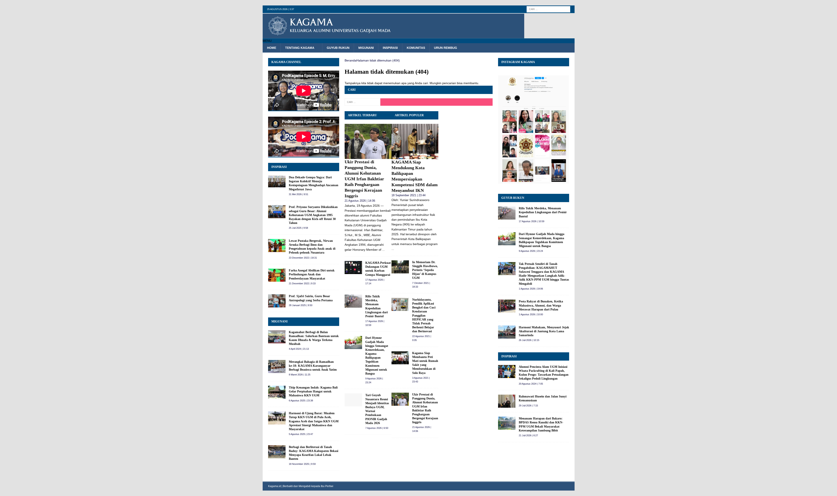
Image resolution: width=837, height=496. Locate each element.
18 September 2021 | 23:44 (408, 195)
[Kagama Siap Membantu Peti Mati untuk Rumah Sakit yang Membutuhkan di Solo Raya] (400, 357)
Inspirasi (390, 47)
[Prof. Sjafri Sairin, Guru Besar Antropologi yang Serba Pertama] (277, 300)
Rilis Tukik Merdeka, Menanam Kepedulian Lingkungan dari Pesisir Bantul (543, 212)
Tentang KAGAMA (299, 47)
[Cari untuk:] (548, 9)
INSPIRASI (279, 167)
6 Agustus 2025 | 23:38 (301, 400)
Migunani (366, 47)
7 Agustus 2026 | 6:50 (376, 428)
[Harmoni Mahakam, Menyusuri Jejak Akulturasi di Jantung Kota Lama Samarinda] (506, 332)
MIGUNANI (279, 321)
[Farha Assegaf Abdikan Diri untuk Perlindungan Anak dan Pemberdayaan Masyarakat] (277, 275)
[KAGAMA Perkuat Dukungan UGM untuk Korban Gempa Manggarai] (353, 267)
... (383, 249)
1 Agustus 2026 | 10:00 (531, 314)
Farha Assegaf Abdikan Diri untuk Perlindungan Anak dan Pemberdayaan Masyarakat (312, 274)
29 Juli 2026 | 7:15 (528, 405)
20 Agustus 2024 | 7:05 (531, 383)
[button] (267, 41)
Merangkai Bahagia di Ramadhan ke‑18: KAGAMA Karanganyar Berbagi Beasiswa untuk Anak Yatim (313, 365)
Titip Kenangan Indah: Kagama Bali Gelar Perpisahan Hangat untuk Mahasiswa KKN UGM (313, 391)
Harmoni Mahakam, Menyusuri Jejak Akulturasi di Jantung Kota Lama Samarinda (544, 331)
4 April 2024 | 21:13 (299, 349)
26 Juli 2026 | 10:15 (529, 340)
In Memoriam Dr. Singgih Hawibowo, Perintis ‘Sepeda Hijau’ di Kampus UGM (425, 270)
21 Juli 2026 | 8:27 (528, 435)
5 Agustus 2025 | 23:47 (301, 434)
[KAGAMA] (393, 36)
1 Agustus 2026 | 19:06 (531, 288)
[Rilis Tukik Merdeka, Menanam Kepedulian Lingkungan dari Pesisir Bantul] (353, 301)
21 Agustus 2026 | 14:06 (360, 200)
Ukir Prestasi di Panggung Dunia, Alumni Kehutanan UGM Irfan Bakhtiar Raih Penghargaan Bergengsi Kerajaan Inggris (364, 178)
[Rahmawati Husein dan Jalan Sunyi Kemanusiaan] (506, 401)
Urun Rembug (445, 47)
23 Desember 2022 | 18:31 (303, 257)
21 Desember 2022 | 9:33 (302, 283)
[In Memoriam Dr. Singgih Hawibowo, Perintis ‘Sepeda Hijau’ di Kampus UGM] (400, 266)
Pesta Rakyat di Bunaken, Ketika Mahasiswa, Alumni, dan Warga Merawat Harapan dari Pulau (541, 305)
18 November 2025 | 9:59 (302, 464)
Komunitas (416, 47)
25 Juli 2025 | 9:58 (298, 228)
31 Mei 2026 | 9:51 (298, 194)
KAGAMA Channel (286, 62)
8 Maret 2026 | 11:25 (299, 374)
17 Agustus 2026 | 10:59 (531, 221)
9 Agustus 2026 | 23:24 (531, 251)
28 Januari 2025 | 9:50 (300, 305)
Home (271, 47)
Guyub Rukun (338, 47)
